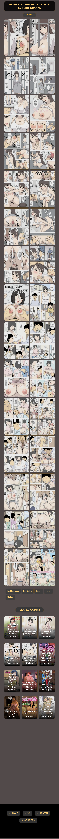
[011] (16, 227)
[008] (42, 151)
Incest (48, 591)
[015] (16, 302)
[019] (16, 378)
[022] (42, 416)
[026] (42, 492)
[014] (42, 264)
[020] (42, 378)
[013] (16, 264)
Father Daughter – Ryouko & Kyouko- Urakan (29, 6)
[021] (16, 416)
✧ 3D (27, 813)
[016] (42, 302)
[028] (42, 529)
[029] (16, 567)
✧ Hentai (42, 813)
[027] (16, 529)
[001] (16, 37)
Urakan (10, 597)
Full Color (27, 591)
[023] (16, 454)
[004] (42, 75)
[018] (42, 340)
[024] (42, 454)
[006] (42, 113)
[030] (42, 567)
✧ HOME (13, 813)
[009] (16, 189)
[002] (42, 37)
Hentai (29, 15)
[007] (16, 151)
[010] (42, 189)
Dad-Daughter (13, 591)
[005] (16, 113)
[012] (42, 227)
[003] (16, 75)
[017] (16, 340)
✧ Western (28, 820)
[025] (16, 492)
